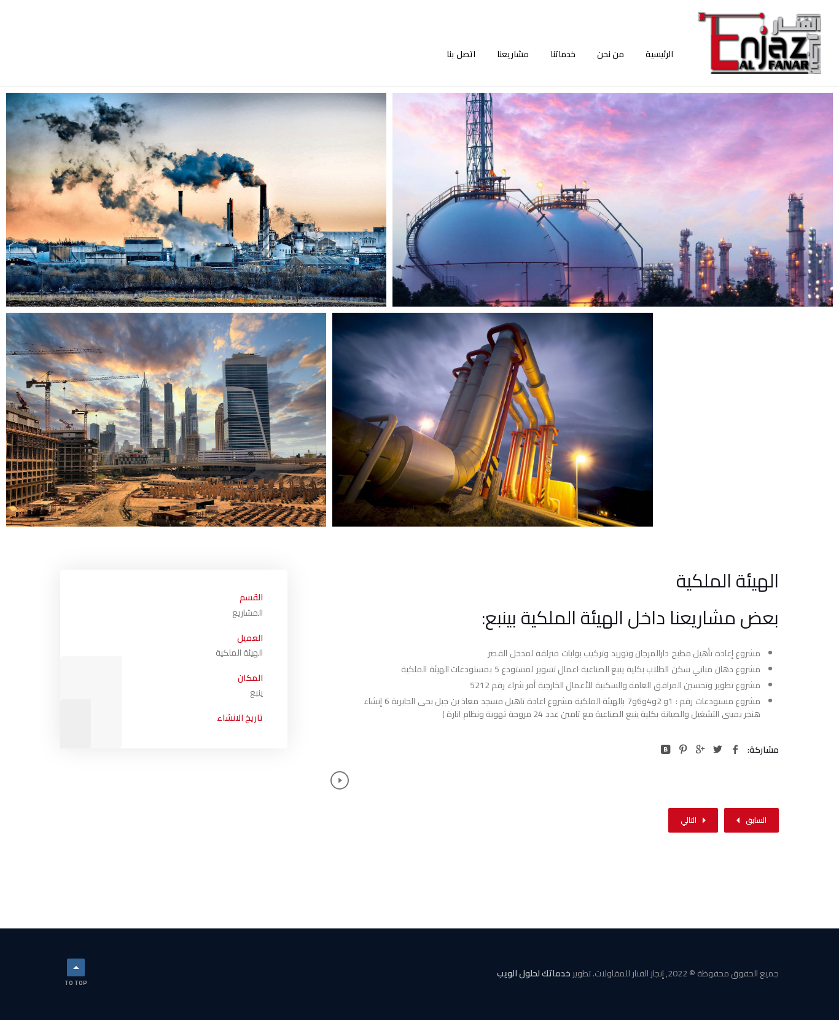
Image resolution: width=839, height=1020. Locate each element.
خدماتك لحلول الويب (534, 973)
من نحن (611, 54)
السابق (756, 820)
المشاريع (247, 613)
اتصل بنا (461, 54)
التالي (689, 820)
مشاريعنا (513, 54)
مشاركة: (763, 750)
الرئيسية (659, 54)
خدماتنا (563, 54)
